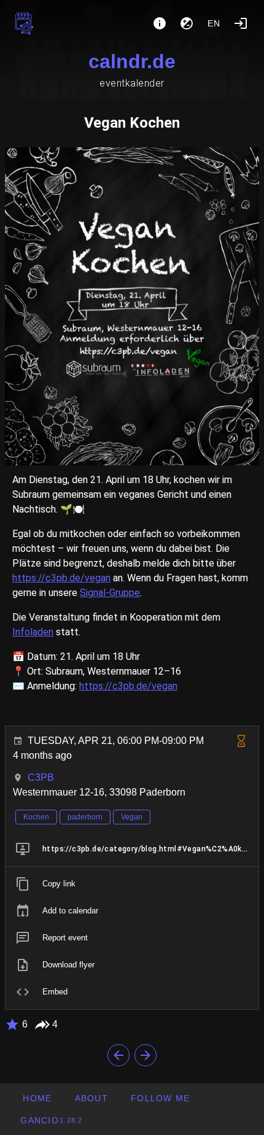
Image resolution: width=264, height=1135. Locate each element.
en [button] (214, 23)
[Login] (240, 23)
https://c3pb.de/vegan (61, 578)
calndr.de (132, 61)
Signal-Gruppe (110, 592)
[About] (159, 23)
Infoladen (32, 632)
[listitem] (132, 849)
